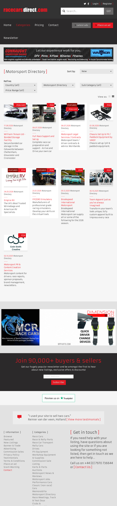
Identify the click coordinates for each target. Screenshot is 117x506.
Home (7, 25)
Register (107, 3)
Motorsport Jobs (41, 479)
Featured (9, 439)
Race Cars (37, 436)
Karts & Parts (39, 467)
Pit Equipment (40, 451)
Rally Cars (37, 445)
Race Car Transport (42, 442)
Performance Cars (42, 482)
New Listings (11, 442)
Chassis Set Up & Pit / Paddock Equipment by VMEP (101, 137)
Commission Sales (14, 451)
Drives (35, 448)
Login (95, 3)
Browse (8, 436)
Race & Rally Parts (42, 439)
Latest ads (82, 25)
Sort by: (71, 71)
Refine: (7, 81)
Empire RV (9, 200)
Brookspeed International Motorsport (68, 202)
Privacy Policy (11, 454)
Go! (108, 11)
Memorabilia (39, 491)
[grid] (113, 96)
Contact (53, 25)
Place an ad (103, 25)
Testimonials (11, 457)
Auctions (37, 470)
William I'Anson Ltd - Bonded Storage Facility (14, 137)
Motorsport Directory (44, 494)
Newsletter (11, 37)
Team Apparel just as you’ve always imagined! (100, 202)
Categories (23, 25)
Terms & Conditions (14, 461)
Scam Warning (11, 467)
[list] (109, 96)
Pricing (39, 25)
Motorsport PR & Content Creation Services (12, 267)
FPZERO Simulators (42, 199)
